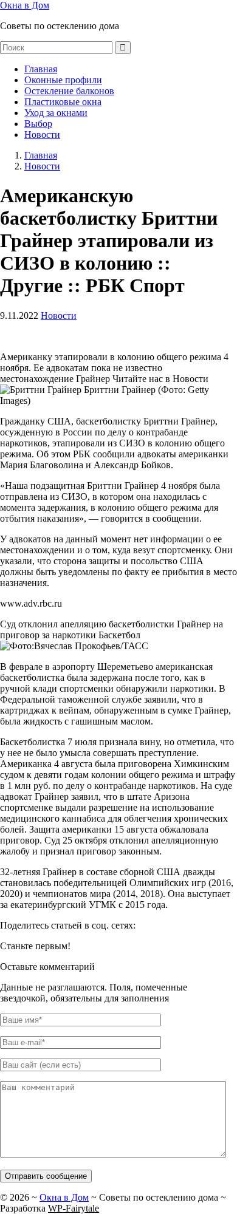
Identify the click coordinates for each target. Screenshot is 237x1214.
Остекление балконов (69, 91)
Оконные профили (63, 80)
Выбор (38, 123)
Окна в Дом (24, 5)
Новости (42, 134)
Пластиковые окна (62, 102)
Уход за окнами (56, 112)
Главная (40, 69)
